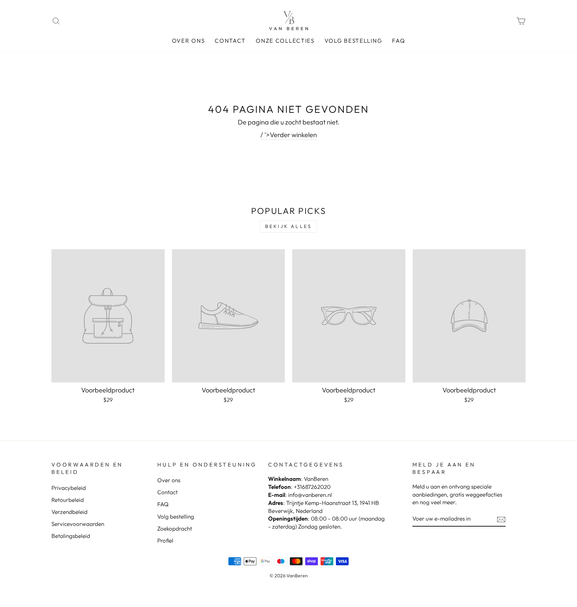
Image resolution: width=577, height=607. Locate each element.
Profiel (165, 540)
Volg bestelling (353, 40)
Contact (230, 40)
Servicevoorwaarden (77, 523)
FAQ (398, 40)
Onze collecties (285, 40)
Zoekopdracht (174, 528)
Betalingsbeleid (70, 535)
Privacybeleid (68, 487)
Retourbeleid (67, 499)
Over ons (188, 40)
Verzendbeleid (69, 511)
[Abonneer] (501, 519)
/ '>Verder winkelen (288, 134)
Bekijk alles (288, 226)
